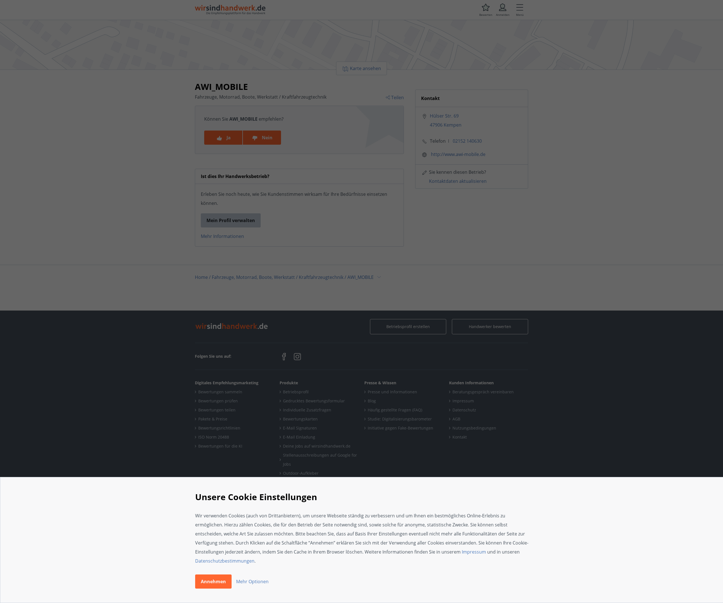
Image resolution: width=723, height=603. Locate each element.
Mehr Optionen (252, 581)
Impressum (474, 552)
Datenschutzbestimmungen (224, 561)
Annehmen (213, 581)
